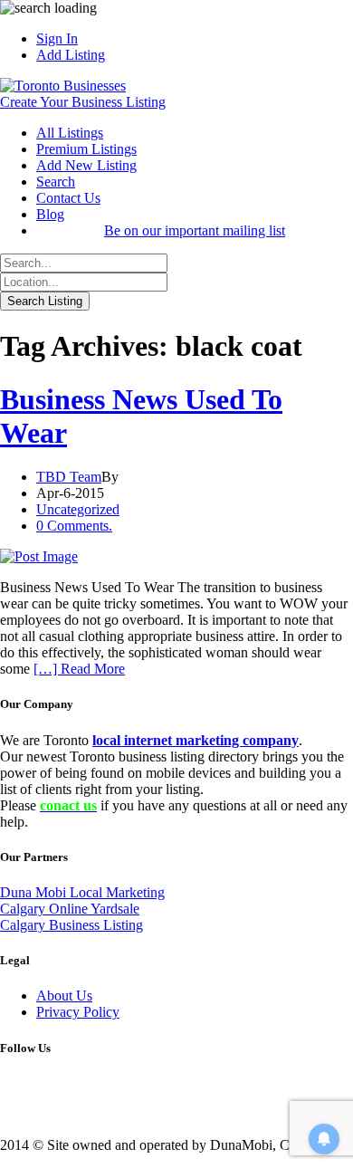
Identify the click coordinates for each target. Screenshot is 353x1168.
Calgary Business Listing (71, 925)
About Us (64, 995)
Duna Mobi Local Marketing (82, 892)
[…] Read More (79, 668)
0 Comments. (74, 525)
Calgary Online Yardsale (69, 908)
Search (55, 181)
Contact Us (68, 198)
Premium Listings (86, 149)
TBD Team (68, 476)
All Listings (69, 132)
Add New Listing (86, 165)
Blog (50, 214)
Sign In (57, 38)
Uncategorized (77, 509)
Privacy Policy (77, 1012)
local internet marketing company (195, 740)
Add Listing (70, 54)
